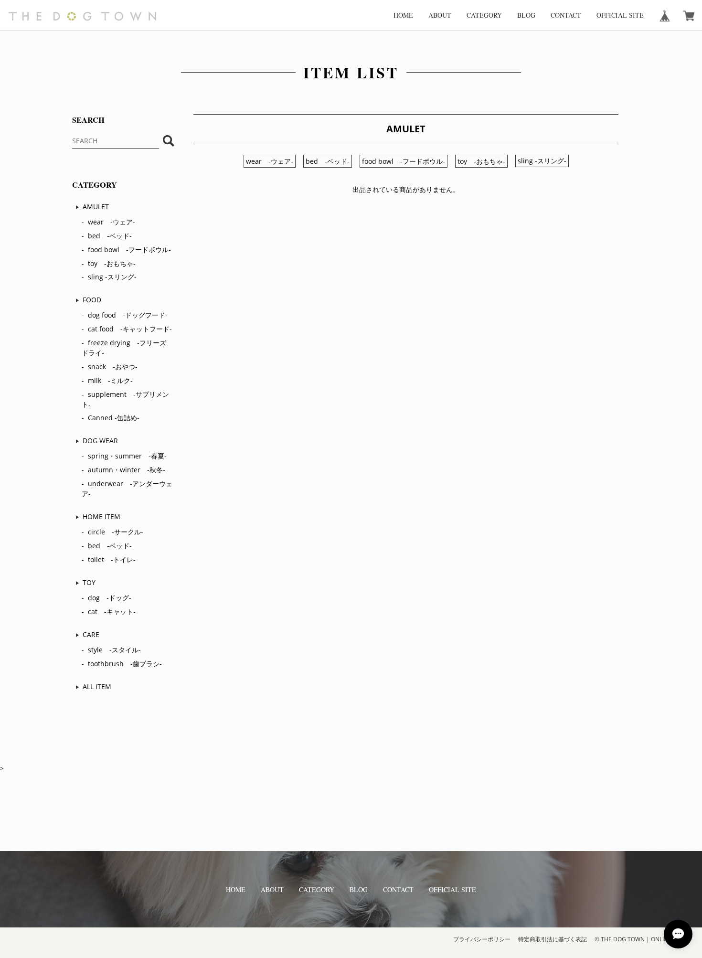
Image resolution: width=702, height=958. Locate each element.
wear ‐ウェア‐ (111, 221)
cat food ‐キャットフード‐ (130, 328)
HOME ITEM (101, 516)
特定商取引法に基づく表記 (552, 939)
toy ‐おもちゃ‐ (112, 263)
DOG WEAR (100, 440)
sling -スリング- (112, 276)
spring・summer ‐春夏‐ (127, 455)
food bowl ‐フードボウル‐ (129, 249)
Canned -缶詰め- (113, 417)
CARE (91, 634)
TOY (89, 582)
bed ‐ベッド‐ (110, 235)
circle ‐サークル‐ (115, 531)
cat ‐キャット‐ (112, 611)
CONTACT (566, 15)
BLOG (526, 15)
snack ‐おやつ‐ (113, 366)
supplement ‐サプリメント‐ (125, 399)
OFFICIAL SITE (620, 15)
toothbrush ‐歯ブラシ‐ (125, 663)
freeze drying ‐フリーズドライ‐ (124, 347)
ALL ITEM (97, 686)
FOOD (92, 299)
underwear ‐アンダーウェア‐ (127, 488)
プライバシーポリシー (482, 939)
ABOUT (439, 15)
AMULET (96, 206)
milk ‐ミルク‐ (110, 380)
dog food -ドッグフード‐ (128, 314)
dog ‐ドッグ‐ (109, 597)
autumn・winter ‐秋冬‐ (126, 469)
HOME (403, 15)
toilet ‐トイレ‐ (112, 559)
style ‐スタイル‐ (114, 649)
